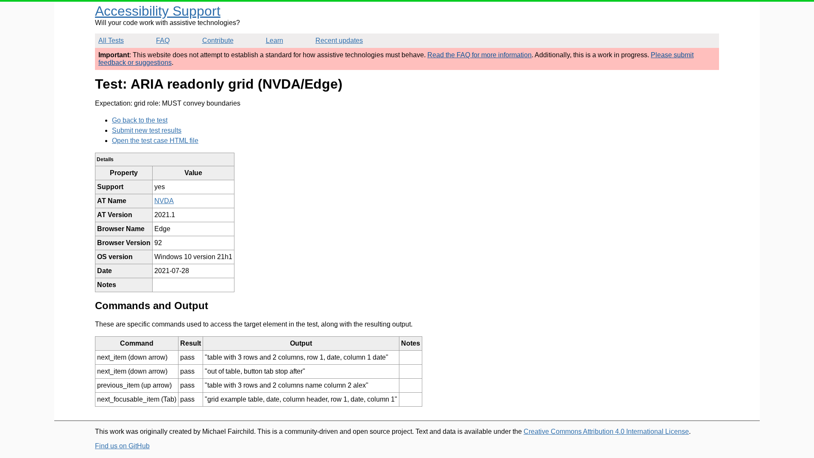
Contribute (218, 40)
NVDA (164, 200)
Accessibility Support (157, 11)
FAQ (163, 40)
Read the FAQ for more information (479, 55)
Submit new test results (146, 130)
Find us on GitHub (122, 446)
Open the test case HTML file (155, 140)
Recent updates (339, 40)
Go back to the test (139, 120)
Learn (274, 40)
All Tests (111, 40)
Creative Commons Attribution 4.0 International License (606, 431)
